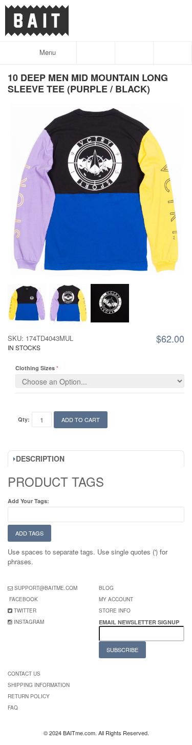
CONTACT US (24, 673)
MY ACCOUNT (116, 599)
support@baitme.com (45, 587)
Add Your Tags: (28, 501)
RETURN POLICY (29, 696)
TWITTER (25, 610)
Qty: (24, 419)
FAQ (13, 707)
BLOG (106, 587)
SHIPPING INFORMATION (39, 685)
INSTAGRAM (29, 621)
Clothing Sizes (35, 368)
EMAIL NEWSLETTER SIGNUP (140, 622)
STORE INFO (115, 610)
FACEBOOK (23, 599)
